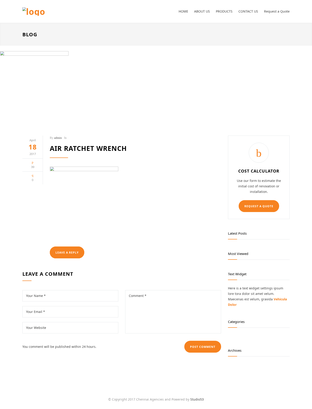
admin (58, 137)
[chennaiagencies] (64, 11)
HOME (183, 11)
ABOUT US (202, 11)
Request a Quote (277, 11)
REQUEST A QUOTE (258, 206)
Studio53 (197, 399)
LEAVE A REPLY (67, 252)
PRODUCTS (224, 11)
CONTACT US (248, 11)
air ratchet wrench (88, 148)
